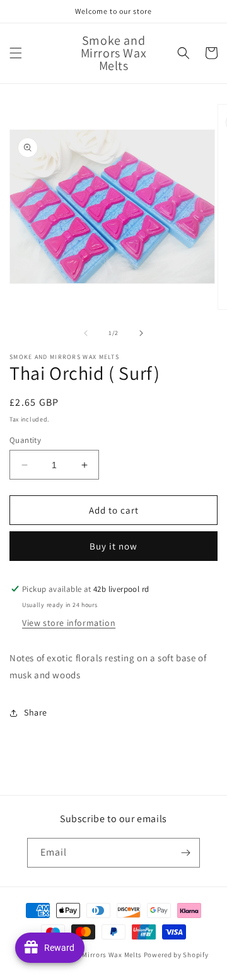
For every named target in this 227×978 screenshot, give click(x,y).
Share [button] (35, 712)
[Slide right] (141, 333)
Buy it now (113, 546)
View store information (68, 622)
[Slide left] (86, 333)
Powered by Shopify (176, 954)
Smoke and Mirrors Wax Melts (93, 954)
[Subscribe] (185, 853)
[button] (16, 53)
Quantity (25, 440)
